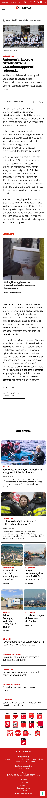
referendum (12, 393)
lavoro (6, 395)
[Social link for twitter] (31, 2)
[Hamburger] (3, 8)
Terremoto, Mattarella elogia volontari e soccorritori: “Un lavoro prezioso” (23, 643)
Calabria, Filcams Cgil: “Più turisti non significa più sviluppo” (22, 704)
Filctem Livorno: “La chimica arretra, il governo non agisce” (12, 574)
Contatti (5, 2)
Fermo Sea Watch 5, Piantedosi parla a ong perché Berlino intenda (23, 471)
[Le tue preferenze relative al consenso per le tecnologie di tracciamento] (42, 793)
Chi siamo (23, 780)
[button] (34, 102)
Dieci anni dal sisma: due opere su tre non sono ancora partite (22, 673)
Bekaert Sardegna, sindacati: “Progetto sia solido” (9, 621)
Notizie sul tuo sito (23, 788)
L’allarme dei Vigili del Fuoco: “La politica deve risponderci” (20, 523)
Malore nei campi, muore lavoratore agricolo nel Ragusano (21, 658)
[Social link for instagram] (38, 2)
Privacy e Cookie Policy (23, 793)
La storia (23, 791)
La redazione (15, 2)
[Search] (25, 2)
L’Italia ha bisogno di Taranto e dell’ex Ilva (34, 618)
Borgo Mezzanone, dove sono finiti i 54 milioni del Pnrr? (34, 574)
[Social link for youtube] (41, 2)
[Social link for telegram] (45, 2)
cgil (12, 395)
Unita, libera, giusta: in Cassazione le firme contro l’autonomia (19, 285)
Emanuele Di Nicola (8, 528)
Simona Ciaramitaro (8, 476)
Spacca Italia (23, 20)
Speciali (14, 20)
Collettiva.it (23, 757)
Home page (6, 20)
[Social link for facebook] (34, 2)
